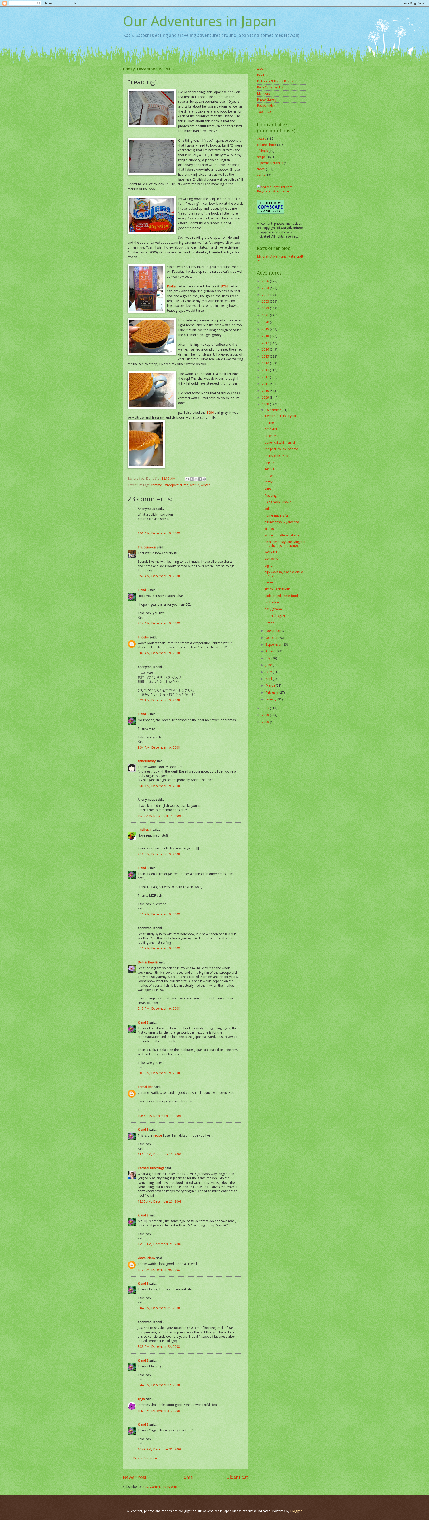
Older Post (237, 1477)
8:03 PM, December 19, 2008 (159, 1073)
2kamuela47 (146, 1258)
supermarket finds (270, 163)
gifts (268, 489)
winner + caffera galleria (282, 535)
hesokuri (271, 429)
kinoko (269, 528)
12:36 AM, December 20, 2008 (160, 1244)
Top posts (264, 111)
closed (261, 138)
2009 (266, 397)
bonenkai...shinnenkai (280, 442)
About (261, 69)
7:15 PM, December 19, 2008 (159, 1008)
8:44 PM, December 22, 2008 (159, 1385)
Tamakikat (145, 1087)
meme (269, 422)
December (274, 410)
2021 (266, 315)
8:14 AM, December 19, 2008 (159, 623)
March (271, 685)
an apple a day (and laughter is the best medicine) (285, 544)
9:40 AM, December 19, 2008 (159, 786)
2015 (266, 356)
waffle (194, 485)
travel (261, 169)
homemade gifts (276, 515)
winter (205, 485)
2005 (266, 722)
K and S (143, 590)
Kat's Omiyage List (270, 87)
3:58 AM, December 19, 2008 (159, 576)
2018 (266, 336)
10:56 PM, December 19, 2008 (160, 1115)
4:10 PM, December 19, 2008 (159, 914)
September (274, 644)
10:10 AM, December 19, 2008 (160, 815)
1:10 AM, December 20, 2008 (159, 1269)
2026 (266, 281)
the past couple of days (282, 449)
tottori (269, 475)
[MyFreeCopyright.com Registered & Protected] (281, 191)
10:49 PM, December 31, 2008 (160, 1449)
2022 (266, 308)
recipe (157, 1135)
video (261, 175)
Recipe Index (266, 105)
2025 (266, 287)
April (269, 679)
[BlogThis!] (191, 479)
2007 (266, 708)
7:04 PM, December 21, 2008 (159, 1308)
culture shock (266, 145)
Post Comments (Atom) (159, 1486)
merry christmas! (277, 455)
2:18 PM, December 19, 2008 (159, 854)
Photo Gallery (267, 99)
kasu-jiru (271, 552)
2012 (266, 377)
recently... (271, 436)
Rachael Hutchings (151, 1168)
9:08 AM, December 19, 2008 (159, 653)
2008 (266, 404)
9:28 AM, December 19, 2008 (159, 700)
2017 (266, 343)
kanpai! (270, 469)
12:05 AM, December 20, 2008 (160, 1201)
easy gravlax (273, 609)
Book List (264, 75)
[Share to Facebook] (200, 479)
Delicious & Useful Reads (275, 81)
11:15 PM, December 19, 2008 (160, 1154)
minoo (269, 622)
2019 (266, 329)
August (271, 651)
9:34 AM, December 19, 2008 (159, 747)
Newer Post (135, 1477)
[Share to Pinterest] (204, 479)
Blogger (296, 1511)
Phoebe (143, 637)
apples (269, 462)
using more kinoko (278, 502)
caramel (157, 485)
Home (186, 1477)
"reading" (271, 495)
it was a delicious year (280, 416)
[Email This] (187, 479)
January (271, 699)
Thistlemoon (147, 547)
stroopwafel (173, 485)
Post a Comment (145, 1458)
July (268, 658)
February (272, 692)
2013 (266, 370)
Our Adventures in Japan (199, 21)
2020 (266, 322)
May (269, 672)
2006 (266, 715)
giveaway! (272, 559)
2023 (266, 301)
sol (267, 509)
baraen (270, 582)
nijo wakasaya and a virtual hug (284, 574)
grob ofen (272, 602)
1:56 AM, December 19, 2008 (159, 533)
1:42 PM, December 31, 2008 (159, 1411)
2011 (266, 383)
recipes (262, 157)
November (274, 630)
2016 (266, 349)
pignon (269, 565)
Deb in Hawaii (148, 962)
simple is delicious (277, 589)
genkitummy (147, 761)
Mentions (264, 93)
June (269, 665)
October (272, 637)
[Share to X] (195, 479)
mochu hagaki (275, 615)
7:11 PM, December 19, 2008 (159, 948)
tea (186, 485)
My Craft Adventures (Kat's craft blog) (280, 258)
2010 (266, 390)
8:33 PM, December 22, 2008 (159, 1346)
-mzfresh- (145, 829)
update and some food (281, 596)
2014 (266, 363)
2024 (266, 294)
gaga (141, 1399)
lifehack (262, 151)
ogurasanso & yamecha (282, 522)
